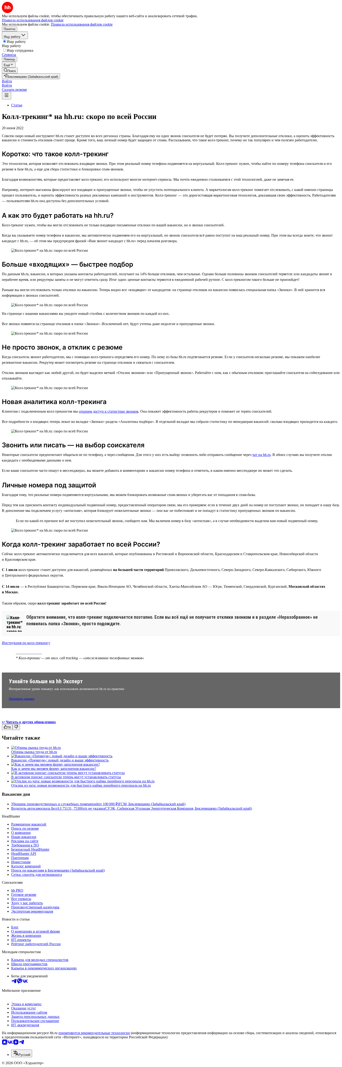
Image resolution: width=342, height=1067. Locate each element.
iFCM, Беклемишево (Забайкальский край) (151, 804)
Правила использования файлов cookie (82, 24)
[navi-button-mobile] (6, 95)
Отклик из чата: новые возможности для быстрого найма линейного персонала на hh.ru (81, 785)
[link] (10, 70)
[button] (7, 81)
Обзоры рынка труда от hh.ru (34, 752)
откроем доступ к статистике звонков (108, 411)
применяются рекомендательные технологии (94, 1033)
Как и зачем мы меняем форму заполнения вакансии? (53, 769)
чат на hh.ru (261, 455)
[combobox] (21, 1053)
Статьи (16, 105)
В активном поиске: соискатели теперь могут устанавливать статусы (66, 777)
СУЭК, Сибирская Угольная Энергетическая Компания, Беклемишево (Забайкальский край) (178, 808)
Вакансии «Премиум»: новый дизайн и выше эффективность (60, 760)
